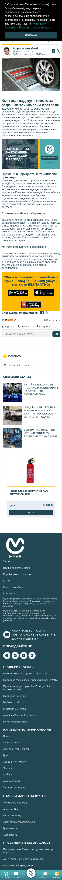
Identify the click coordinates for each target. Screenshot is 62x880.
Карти (16, 877)
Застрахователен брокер (19, 821)
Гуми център (11, 828)
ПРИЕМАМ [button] (31, 35)
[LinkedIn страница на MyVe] (23, 658)
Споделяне (45, 326)
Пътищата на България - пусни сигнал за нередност (28, 851)
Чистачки (9, 768)
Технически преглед (15, 802)
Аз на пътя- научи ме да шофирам (23, 859)
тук (36, 638)
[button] (53, 27)
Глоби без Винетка (14, 708)
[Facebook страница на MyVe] (6, 658)
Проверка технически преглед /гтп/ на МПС (30, 680)
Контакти (9, 593)
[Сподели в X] (58, 51)
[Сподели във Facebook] (53, 51)
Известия (56, 875)
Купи (31, 512)
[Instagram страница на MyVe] (15, 658)
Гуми (6, 755)
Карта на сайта (13, 587)
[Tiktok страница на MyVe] (32, 658)
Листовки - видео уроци (18, 865)
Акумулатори (11, 781)
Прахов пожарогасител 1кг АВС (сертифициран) (28, 492)
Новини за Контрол (18, 365)
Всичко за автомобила (16, 567)
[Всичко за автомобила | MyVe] (31, 873)
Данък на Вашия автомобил (20, 715)
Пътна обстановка (15, 721)
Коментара (52, 320)
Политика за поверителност (35, 27)
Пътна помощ (12, 815)
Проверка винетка (14, 696)
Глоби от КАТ (11, 702)
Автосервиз (10, 809)
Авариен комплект (14, 761)
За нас (6, 561)
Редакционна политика (17, 574)
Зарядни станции (14, 787)
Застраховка (11, 742)
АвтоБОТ (45, 877)
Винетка (8, 736)
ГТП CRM (8, 580)
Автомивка (10, 834)
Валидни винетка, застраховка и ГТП (25, 673)
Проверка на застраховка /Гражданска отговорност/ (26, 688)
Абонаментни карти (16, 749)
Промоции (6, 877)
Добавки (8, 774)
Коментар (28, 326)
